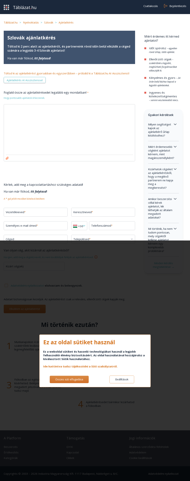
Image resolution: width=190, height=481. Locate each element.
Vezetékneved (16, 212)
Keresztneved (83, 212)
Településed (82, 239)
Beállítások (121, 379)
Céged (10, 239)
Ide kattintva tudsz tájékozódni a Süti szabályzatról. (80, 366)
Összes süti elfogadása (69, 379)
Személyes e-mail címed (22, 225)
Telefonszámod (101, 225)
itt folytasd (42, 58)
